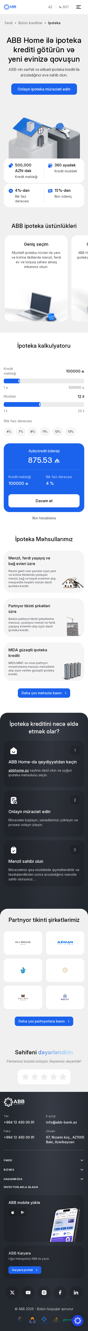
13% (70, 431)
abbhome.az (18, 770)
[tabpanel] (44, 446)
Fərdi (9, 23)
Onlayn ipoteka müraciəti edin (44, 89)
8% (33, 431)
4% (9, 431)
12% (57, 431)
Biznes (9, 1169)
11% (44, 431)
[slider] (20, 381)
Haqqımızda (13, 1179)
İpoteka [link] (54, 23)
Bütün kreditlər (30, 23)
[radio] (25, 1077)
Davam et (44, 500)
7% (21, 431)
